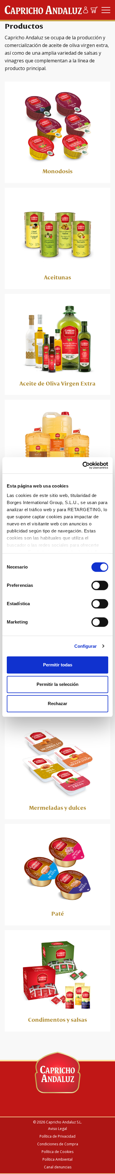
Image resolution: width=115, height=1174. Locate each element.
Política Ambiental (57, 1159)
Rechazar (57, 703)
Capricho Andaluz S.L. (64, 1122)
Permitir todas (57, 664)
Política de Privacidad (57, 1136)
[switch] (99, 585)
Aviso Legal (57, 1128)
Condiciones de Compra (57, 1144)
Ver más (57, 132)
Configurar (85, 646)
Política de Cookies (57, 1151)
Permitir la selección (57, 684)
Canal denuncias (57, 1167)
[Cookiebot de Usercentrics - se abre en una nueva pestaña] (82, 465)
